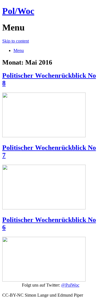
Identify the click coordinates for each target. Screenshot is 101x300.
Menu (18, 50)
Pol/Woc (18, 11)
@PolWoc (70, 285)
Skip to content (15, 41)
